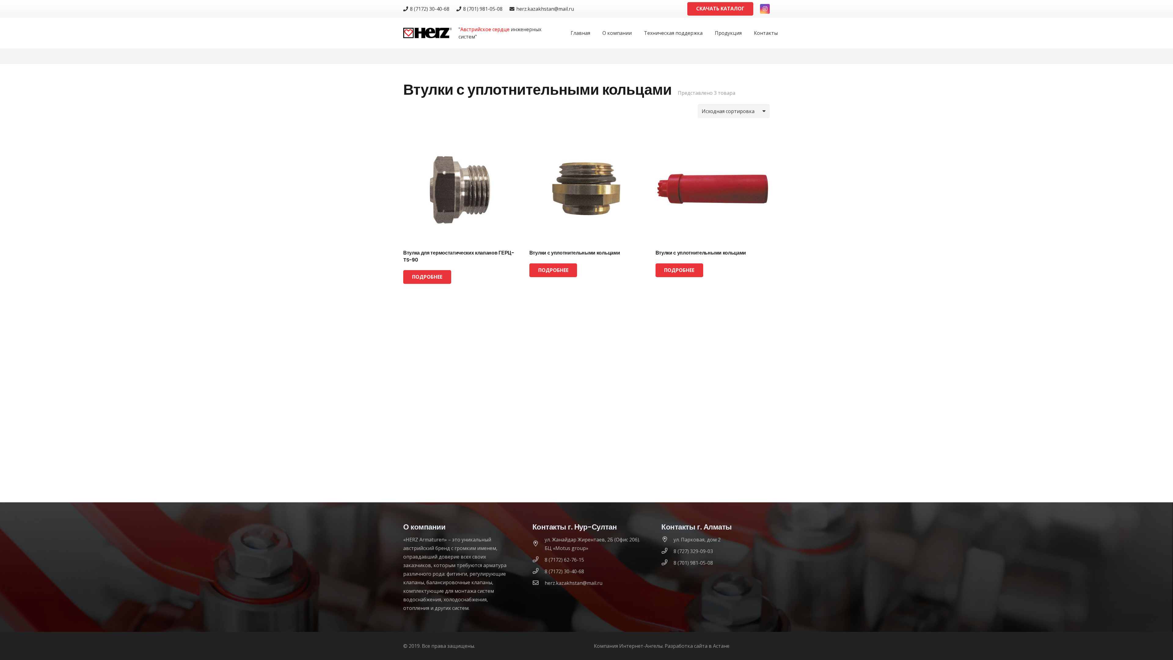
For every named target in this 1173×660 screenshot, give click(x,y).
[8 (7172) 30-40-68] (538, 571)
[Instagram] (765, 9)
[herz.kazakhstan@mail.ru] (538, 583)
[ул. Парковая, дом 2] (667, 539)
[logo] (427, 33)
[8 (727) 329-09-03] (667, 551)
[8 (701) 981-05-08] (667, 563)
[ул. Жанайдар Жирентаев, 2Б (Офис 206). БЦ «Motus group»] (538, 544)
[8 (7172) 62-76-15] (538, 560)
